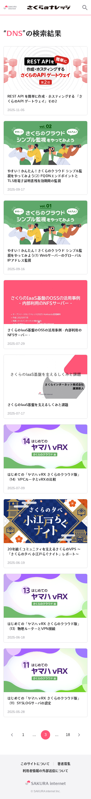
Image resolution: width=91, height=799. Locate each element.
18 (68, 735)
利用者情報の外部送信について (45, 770)
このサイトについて (35, 763)
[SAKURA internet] (10, 7)
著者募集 (63, 763)
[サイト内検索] (85, 7)
